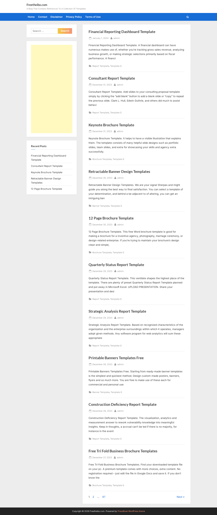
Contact (42, 16)
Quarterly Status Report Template (116, 265)
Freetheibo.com (37, 4)
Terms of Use (93, 16)
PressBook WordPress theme (131, 511)
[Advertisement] (51, 89)
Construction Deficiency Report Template (122, 404)
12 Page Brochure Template (111, 218)
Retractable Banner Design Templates (119, 171)
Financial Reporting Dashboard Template (122, 31)
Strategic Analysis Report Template (117, 311)
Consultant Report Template (112, 78)
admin (117, 38)
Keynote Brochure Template (111, 125)
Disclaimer (56, 16)
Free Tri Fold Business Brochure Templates (123, 451)
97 (103, 496)
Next (179, 496)
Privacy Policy (74, 16)
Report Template (100, 66)
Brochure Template (101, 159)
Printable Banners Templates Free (116, 358)
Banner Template (100, 206)
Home (31, 16)
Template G (116, 66)
